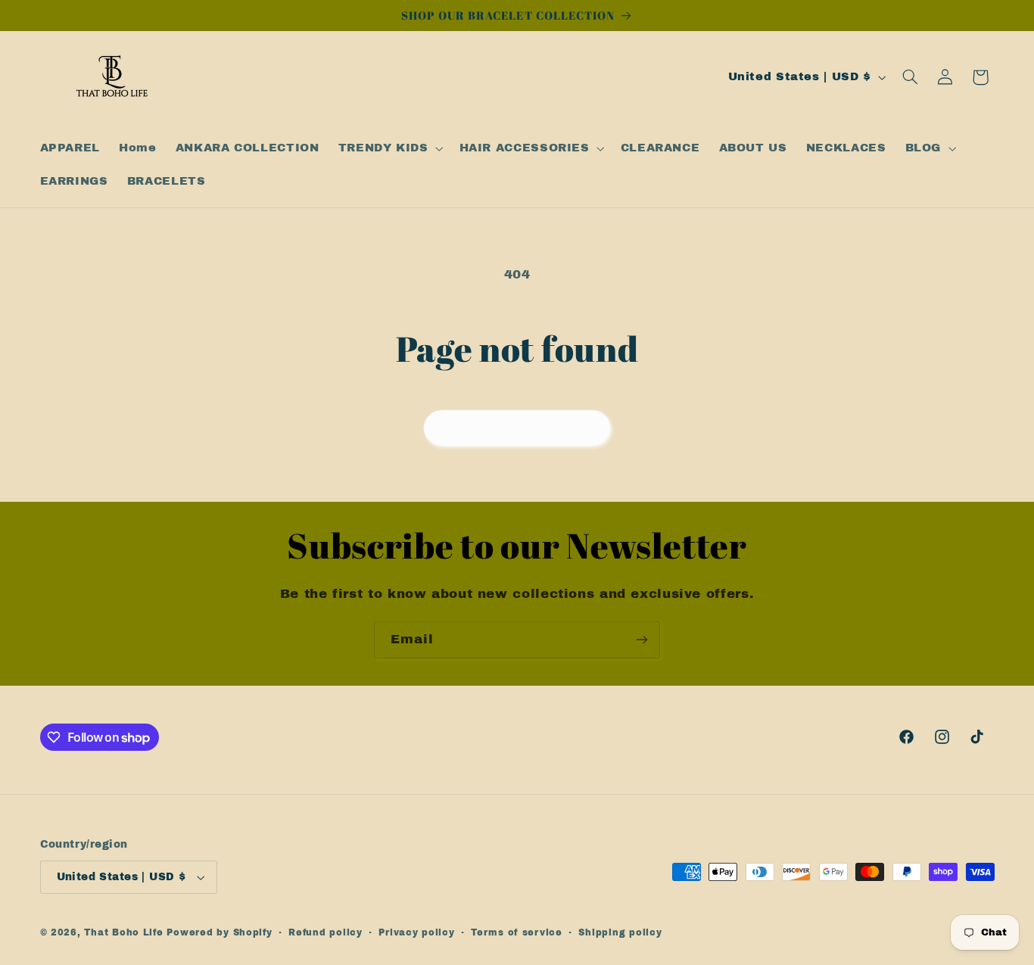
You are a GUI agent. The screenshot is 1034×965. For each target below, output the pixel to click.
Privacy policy (416, 932)
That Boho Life (123, 932)
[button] (389, 148)
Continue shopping (517, 427)
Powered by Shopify (219, 932)
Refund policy (325, 932)
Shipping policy (620, 932)
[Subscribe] (641, 639)
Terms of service (516, 932)
